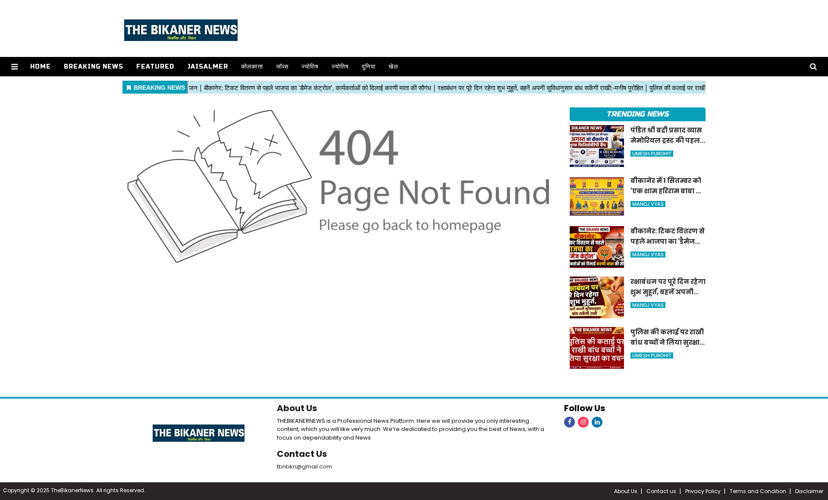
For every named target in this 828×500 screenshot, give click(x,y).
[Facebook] (569, 422)
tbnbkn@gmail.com (304, 466)
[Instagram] (583, 422)
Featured (155, 66)
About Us (297, 408)
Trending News (637, 114)
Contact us (661, 491)
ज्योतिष (310, 66)
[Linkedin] (597, 422)
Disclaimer (809, 491)
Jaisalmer (207, 66)
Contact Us (302, 454)
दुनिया (369, 66)
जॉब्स (282, 66)
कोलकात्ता (252, 66)
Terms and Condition (758, 491)
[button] (14, 66)
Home (40, 66)
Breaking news (93, 66)
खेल (393, 66)
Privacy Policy (703, 491)
